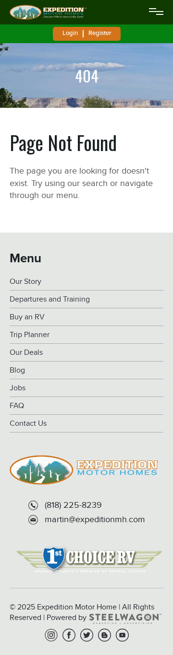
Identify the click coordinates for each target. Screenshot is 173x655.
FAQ (17, 406)
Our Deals (26, 353)
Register (99, 33)
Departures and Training (50, 299)
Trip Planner (29, 335)
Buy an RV (27, 317)
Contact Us (28, 424)
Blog (17, 370)
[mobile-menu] (156, 12)
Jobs (17, 388)
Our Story (25, 282)
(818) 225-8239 (73, 505)
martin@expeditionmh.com (95, 519)
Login (70, 33)
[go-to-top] (146, 609)
